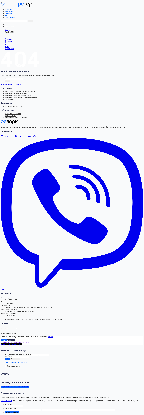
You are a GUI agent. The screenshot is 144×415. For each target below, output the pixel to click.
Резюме (8, 43)
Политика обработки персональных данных (21, 97)
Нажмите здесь (6, 401)
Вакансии (8, 10)
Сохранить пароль (13, 366)
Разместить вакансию (13, 114)
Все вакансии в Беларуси (14, 107)
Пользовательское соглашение (16, 93)
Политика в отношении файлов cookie (15, 342)
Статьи (7, 45)
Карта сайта (9, 99)
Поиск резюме (10, 116)
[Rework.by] (18, 6)
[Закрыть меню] (1, 2)
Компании (8, 13)
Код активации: (10, 408)
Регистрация (9, 49)
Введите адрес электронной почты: (18, 355)
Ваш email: (8, 404)
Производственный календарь (16, 118)
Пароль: (7, 357)
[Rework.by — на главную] (9, 124)
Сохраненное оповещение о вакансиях (15, 387)
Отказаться (11, 340)
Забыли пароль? (11, 362)
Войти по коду (15, 359)
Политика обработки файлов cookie (18, 95)
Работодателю (10, 17)
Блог (6, 15)
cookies (50, 337)
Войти (7, 47)
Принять (4, 340)
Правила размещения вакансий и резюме (20, 91)
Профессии (9, 12)
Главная (7, 30)
